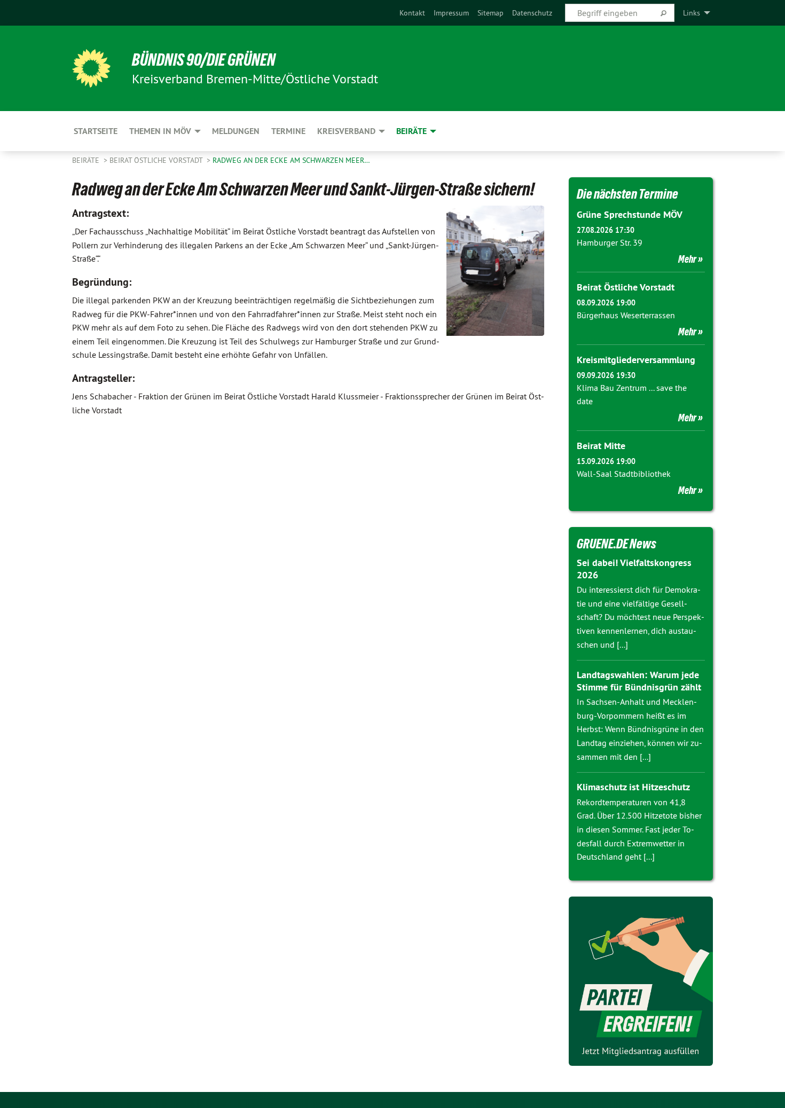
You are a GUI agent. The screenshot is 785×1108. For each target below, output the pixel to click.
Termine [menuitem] (288, 131)
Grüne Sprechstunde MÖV (629, 214)
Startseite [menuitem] (95, 131)
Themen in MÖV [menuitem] (160, 131)
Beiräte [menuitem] (411, 131)
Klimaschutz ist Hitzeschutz (633, 787)
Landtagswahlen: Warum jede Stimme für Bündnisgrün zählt (639, 681)
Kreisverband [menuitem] (346, 131)
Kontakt (412, 13)
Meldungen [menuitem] (236, 131)
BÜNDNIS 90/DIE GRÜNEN (204, 59)
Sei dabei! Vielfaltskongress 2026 (634, 568)
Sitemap (490, 13)
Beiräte (86, 160)
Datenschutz (532, 13)
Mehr (687, 259)
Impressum (451, 13)
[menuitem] (412, 13)
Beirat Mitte (601, 445)
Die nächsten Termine (627, 193)
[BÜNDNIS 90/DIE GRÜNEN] (91, 68)
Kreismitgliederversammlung (636, 359)
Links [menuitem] (691, 13)
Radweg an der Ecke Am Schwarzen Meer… (291, 160)
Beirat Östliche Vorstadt (157, 160)
